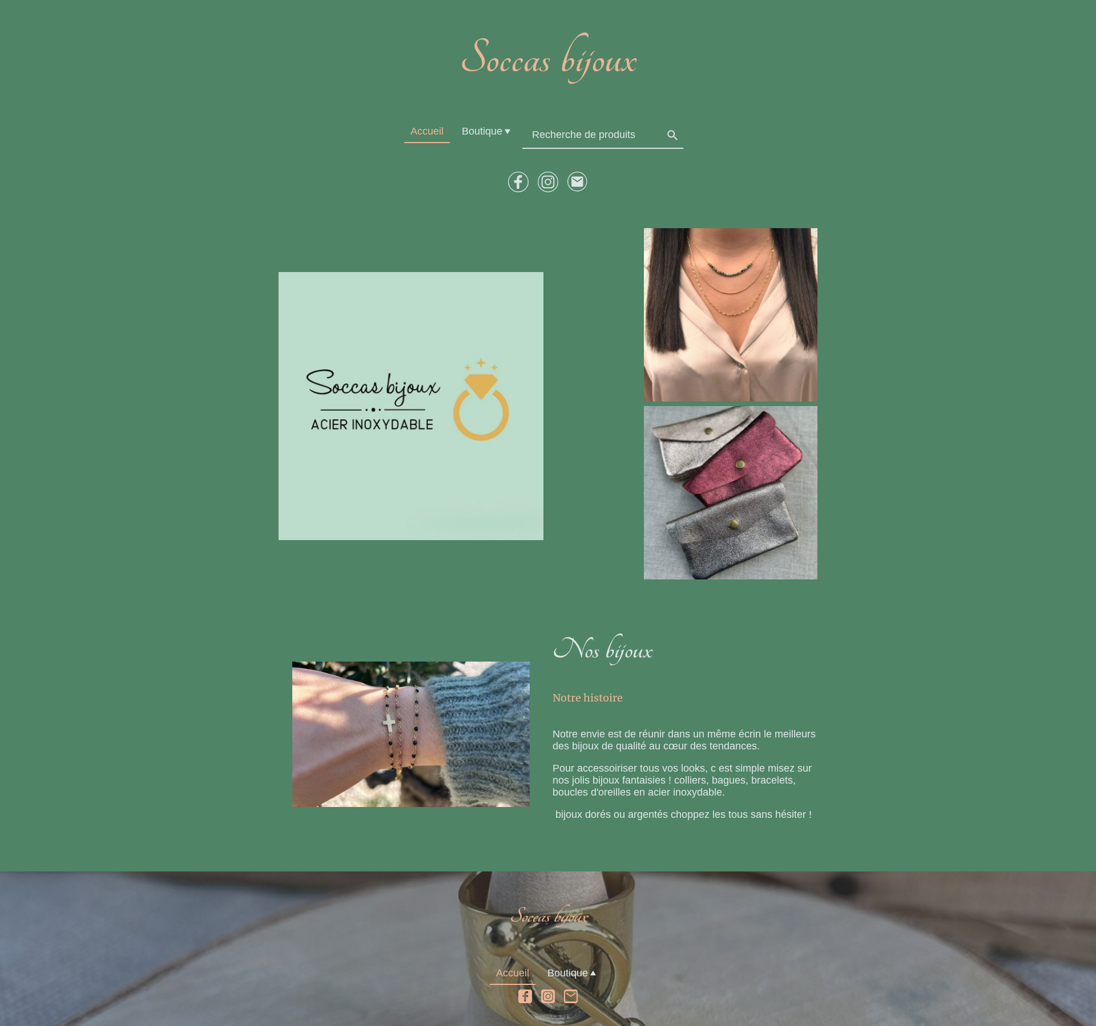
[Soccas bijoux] (548, 96)
